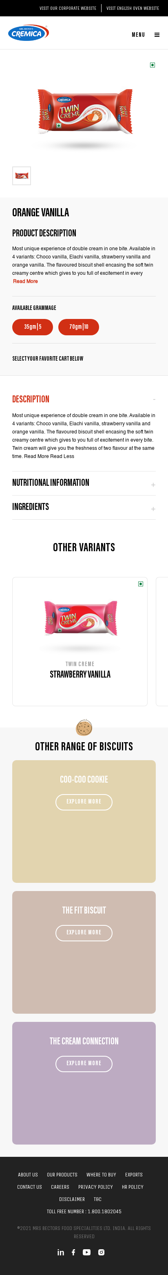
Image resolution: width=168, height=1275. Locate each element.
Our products (62, 1174)
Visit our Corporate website (68, 8)
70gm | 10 (78, 327)
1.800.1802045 (105, 1211)
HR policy (133, 1186)
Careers (60, 1186)
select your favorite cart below (47, 359)
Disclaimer (72, 1199)
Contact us (29, 1186)
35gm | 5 (33, 327)
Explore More (84, 802)
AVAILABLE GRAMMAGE (34, 308)
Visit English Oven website (132, 8)
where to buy (101, 1174)
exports (134, 1174)
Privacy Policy (95, 1186)
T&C (98, 1199)
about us (28, 1174)
